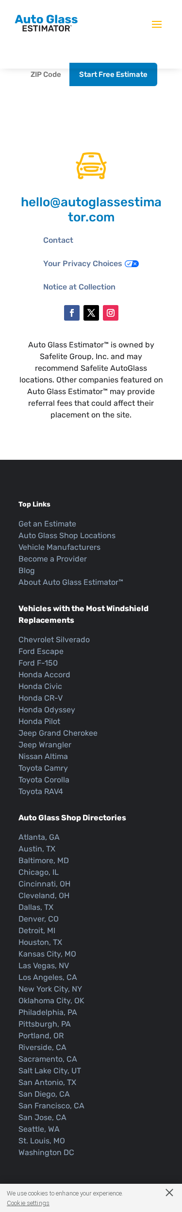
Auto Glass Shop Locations (67, 535)
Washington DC (46, 1152)
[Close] (164, 1192)
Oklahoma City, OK (51, 1000)
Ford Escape (41, 651)
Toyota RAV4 (40, 791)
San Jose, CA (42, 1117)
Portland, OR (41, 1035)
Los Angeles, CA (47, 977)
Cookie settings (28, 1203)
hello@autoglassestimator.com (91, 210)
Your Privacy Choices (82, 263)
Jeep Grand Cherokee (58, 733)
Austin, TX (36, 848)
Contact (58, 240)
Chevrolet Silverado (54, 639)
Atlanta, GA (39, 837)
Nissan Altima (43, 756)
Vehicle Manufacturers (59, 547)
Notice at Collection (79, 286)
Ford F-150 (38, 663)
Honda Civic (40, 686)
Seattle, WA (39, 1129)
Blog (26, 570)
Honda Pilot (39, 721)
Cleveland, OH (43, 895)
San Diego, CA (44, 1094)
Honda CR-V (40, 698)
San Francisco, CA (51, 1105)
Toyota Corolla (43, 779)
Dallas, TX (35, 907)
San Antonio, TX (47, 1082)
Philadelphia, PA (47, 1012)
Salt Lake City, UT (49, 1070)
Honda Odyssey (46, 709)
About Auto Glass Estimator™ (70, 582)
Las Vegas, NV (43, 965)
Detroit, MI (36, 930)
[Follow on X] (91, 313)
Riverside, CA (42, 1047)
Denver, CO (38, 918)
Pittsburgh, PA (44, 1024)
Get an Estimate (47, 523)
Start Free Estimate (113, 74)
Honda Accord (44, 674)
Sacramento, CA (47, 1059)
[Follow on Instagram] (110, 313)
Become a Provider (52, 558)
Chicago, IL (38, 872)
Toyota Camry (43, 768)
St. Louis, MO (41, 1140)
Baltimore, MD (43, 860)
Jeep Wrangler (44, 744)
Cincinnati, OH (44, 883)
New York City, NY (50, 989)
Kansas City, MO (47, 954)
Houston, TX (40, 942)
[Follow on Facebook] (72, 313)
